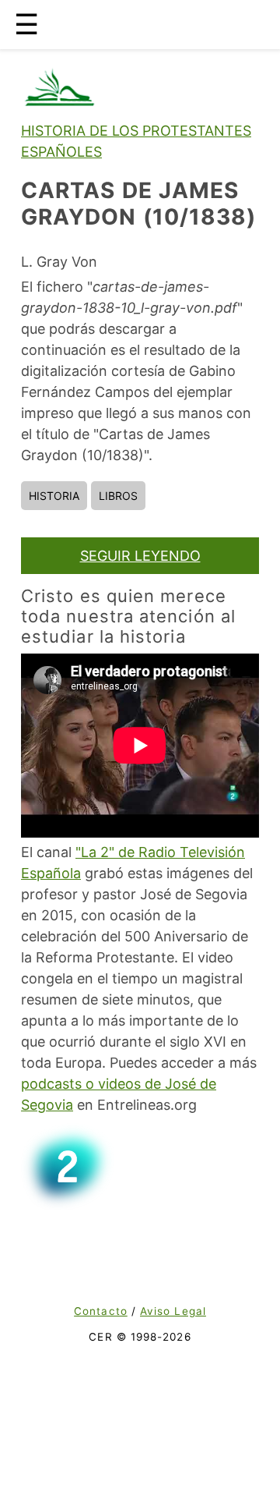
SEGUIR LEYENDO (140, 555)
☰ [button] (26, 24)
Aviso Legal (173, 1311)
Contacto (101, 1311)
